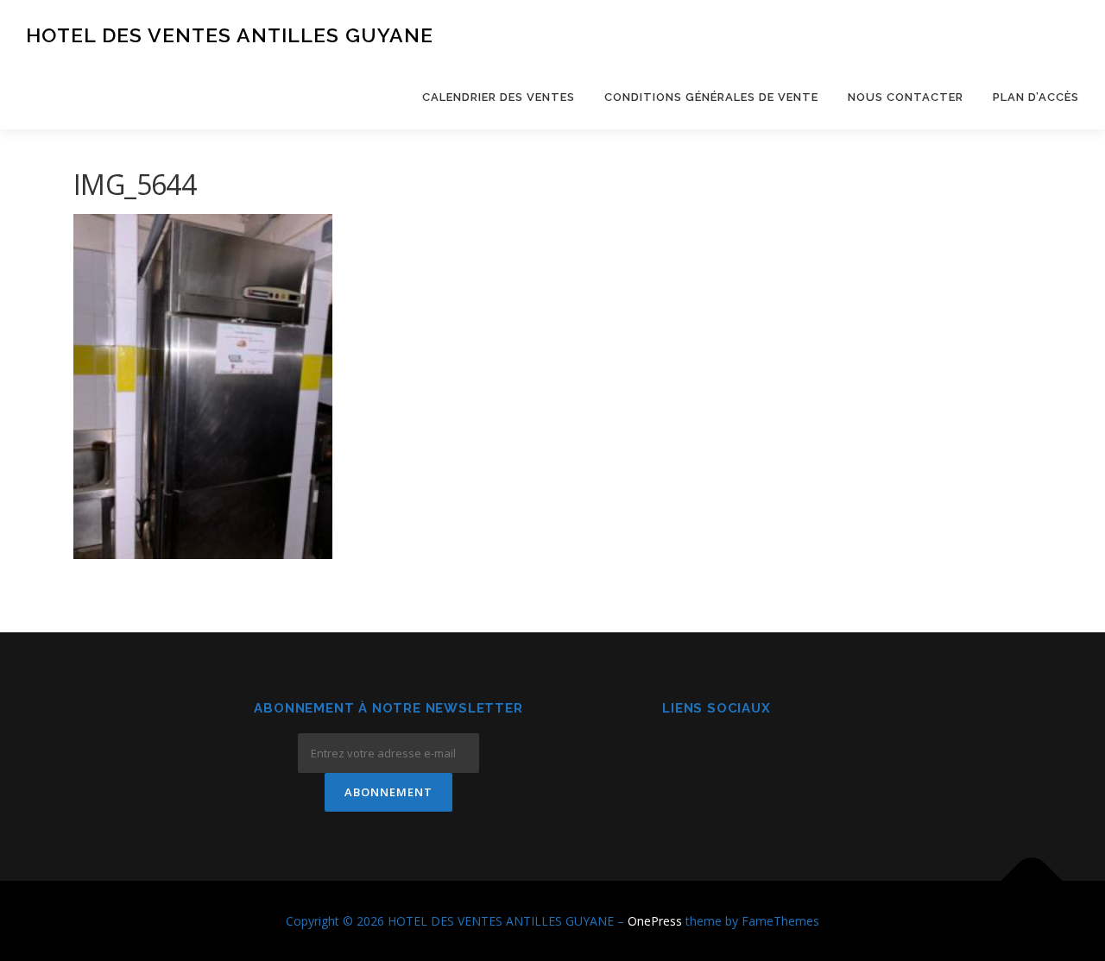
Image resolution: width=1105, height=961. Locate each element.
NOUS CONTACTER (905, 97)
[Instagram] (717, 755)
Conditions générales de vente (711, 97)
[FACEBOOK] (675, 755)
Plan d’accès (1036, 97)
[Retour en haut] (1032, 880)
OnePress (655, 921)
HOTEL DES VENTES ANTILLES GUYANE (229, 35)
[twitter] (759, 755)
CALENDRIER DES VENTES (498, 97)
